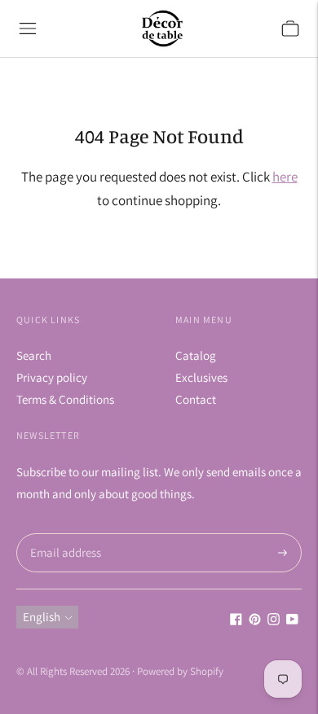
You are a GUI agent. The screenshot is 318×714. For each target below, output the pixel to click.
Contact (195, 399)
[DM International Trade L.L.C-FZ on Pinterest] (255, 621)
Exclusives (201, 377)
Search (33, 355)
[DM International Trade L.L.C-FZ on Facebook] (236, 621)
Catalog (195, 355)
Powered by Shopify (180, 671)
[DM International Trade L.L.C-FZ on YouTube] (292, 621)
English (41, 616)
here (285, 177)
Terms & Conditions (65, 399)
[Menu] (27, 28)
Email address (63, 534)
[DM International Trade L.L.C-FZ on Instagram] (273, 621)
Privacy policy (51, 377)
